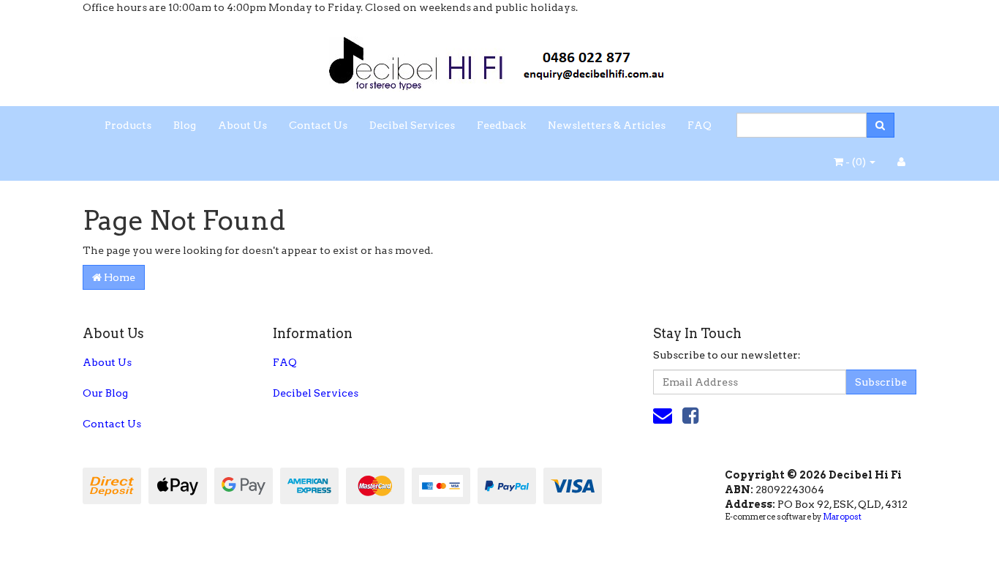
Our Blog (105, 393)
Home (118, 277)
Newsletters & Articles (607, 125)
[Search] (880, 125)
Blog (184, 125)
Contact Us (318, 125)
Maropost (842, 517)
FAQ (699, 125)
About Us (242, 125)
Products (128, 125)
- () (855, 162)
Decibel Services (412, 125)
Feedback (501, 125)
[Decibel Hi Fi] (499, 59)
